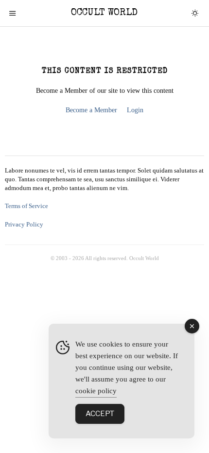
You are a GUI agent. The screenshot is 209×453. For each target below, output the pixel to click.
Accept (100, 413)
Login (135, 110)
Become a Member (91, 110)
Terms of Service (26, 206)
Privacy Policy (24, 224)
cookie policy (96, 391)
